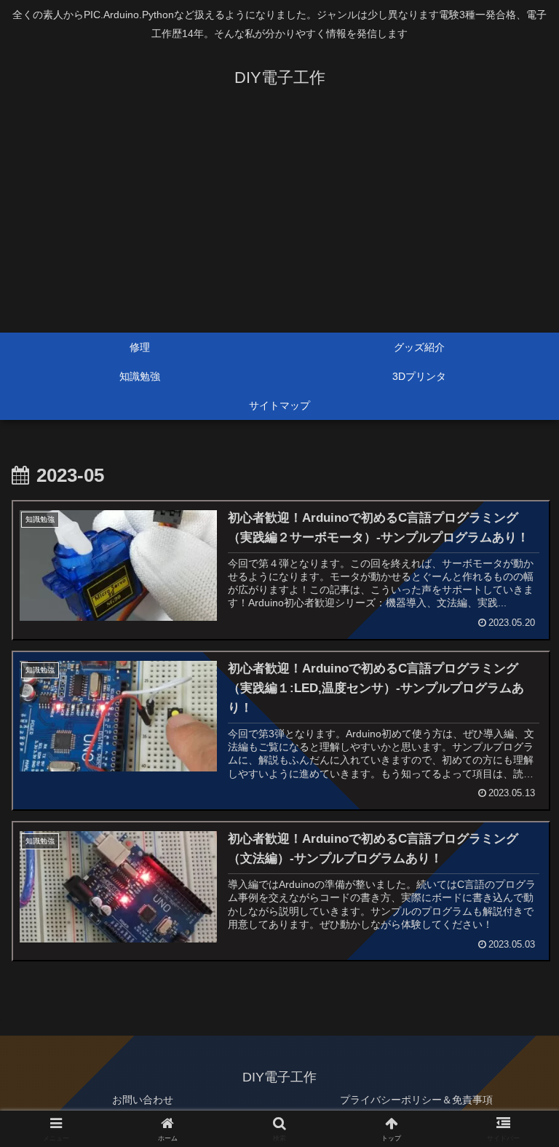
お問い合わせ (142, 1100)
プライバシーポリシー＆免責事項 (416, 1100)
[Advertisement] (279, 223)
